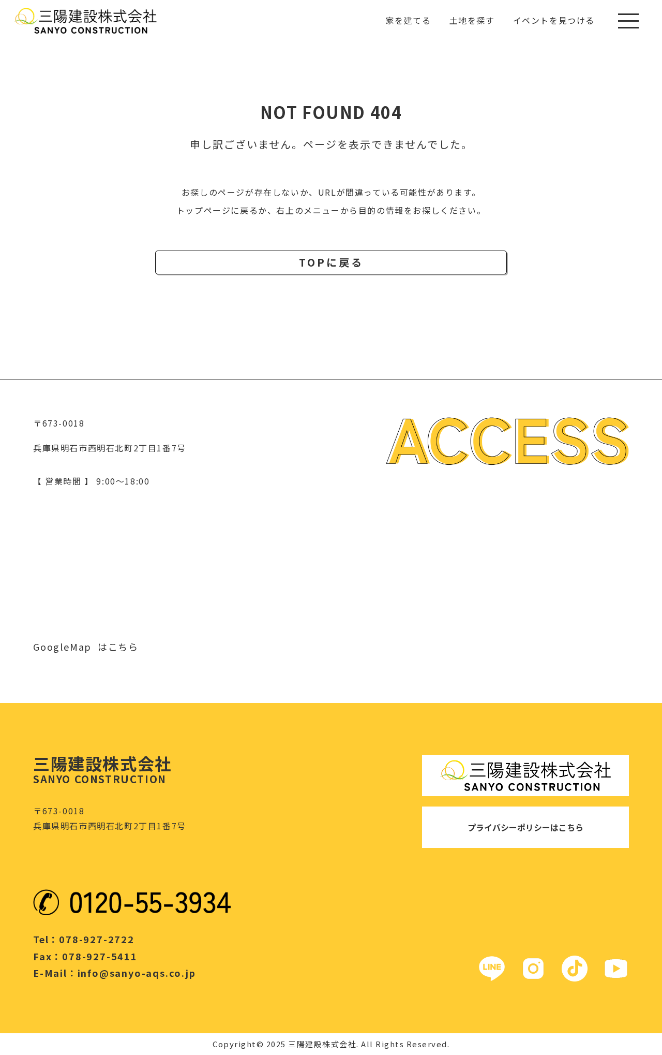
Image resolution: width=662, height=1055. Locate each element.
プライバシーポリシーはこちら (525, 827)
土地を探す (472, 20)
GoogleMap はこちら (86, 646)
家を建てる (408, 20)
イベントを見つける (554, 20)
